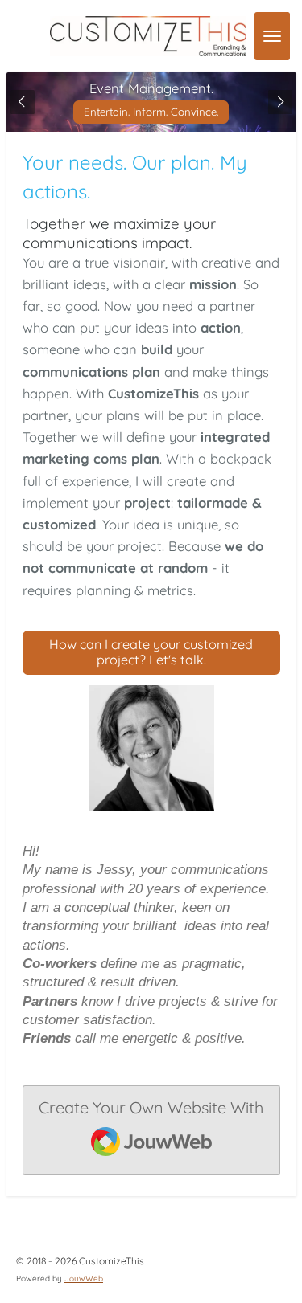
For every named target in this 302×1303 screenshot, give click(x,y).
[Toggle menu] (272, 36)
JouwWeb (83, 1278)
